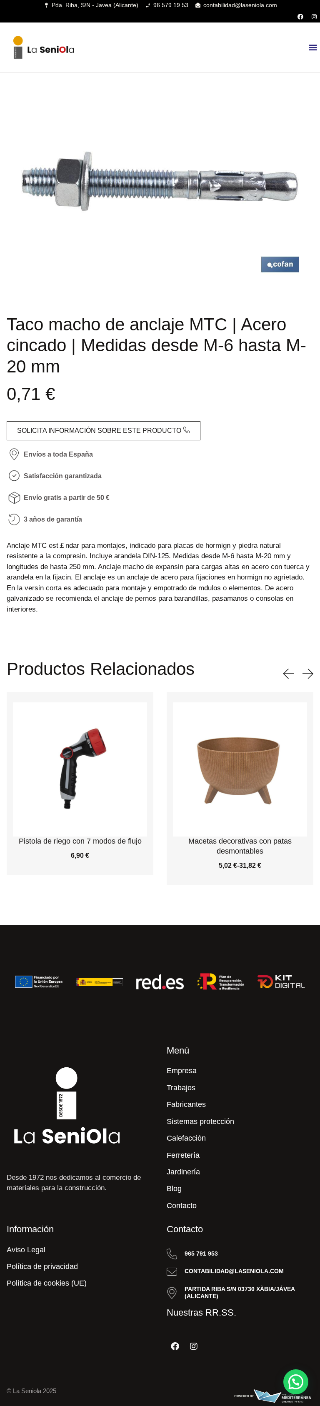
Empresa (182, 1070)
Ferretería (183, 1155)
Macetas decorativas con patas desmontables (240, 846)
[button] (313, 47)
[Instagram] (314, 16)
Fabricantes (186, 1104)
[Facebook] (300, 16)
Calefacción (186, 1138)
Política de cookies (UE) (47, 1283)
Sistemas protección (200, 1121)
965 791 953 (201, 1253)
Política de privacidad (42, 1266)
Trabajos (181, 1088)
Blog (174, 1188)
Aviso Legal (26, 1250)
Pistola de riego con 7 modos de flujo (80, 841)
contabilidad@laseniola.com (234, 1271)
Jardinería (183, 1172)
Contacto (182, 1205)
